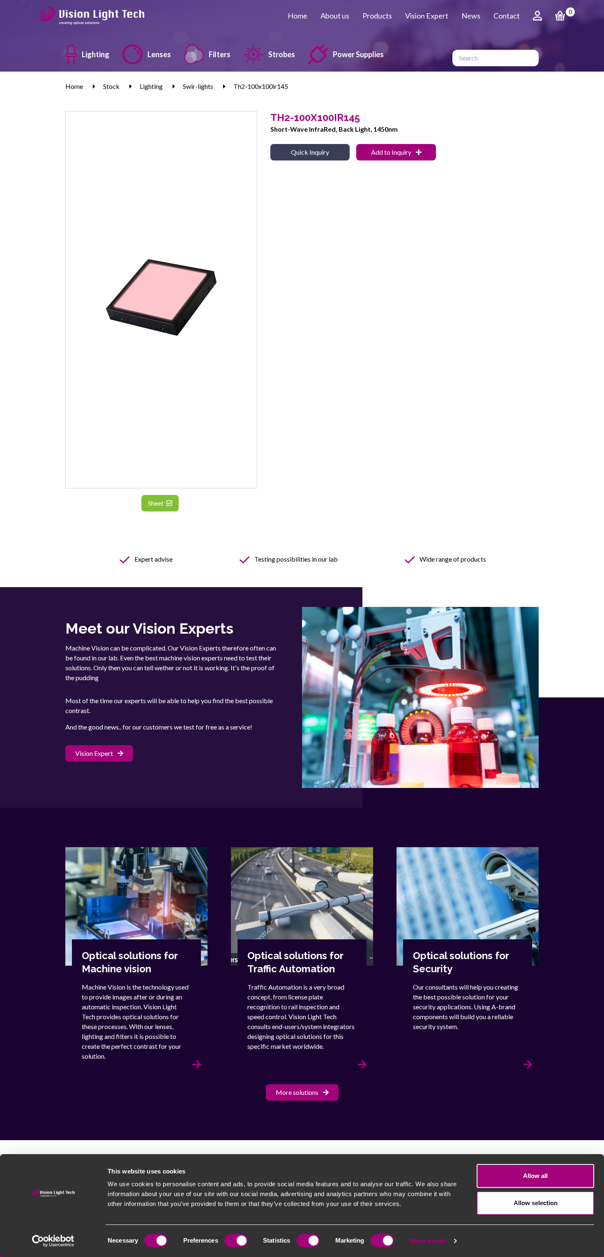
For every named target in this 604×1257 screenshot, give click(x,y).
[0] (560, 16)
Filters (220, 54)
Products (377, 15)
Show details (428, 1240)
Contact (506, 15)
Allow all (535, 1175)
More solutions (298, 1092)
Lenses (159, 54)
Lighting (95, 54)
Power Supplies (358, 54)
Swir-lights (198, 86)
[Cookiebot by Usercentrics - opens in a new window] (53, 1241)
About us (334, 15)
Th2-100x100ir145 (260, 86)
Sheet (156, 503)
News (470, 15)
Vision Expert (426, 15)
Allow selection (536, 1202)
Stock (111, 86)
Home (297, 15)
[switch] (236, 1240)
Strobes (281, 54)
